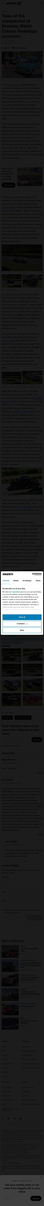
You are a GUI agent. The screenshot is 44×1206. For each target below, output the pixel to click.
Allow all (22, 617)
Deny (22, 630)
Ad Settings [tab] (27, 580)
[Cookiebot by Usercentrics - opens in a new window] (32, 574)
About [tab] (38, 580)
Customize (21, 624)
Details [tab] (16, 580)
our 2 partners (14, 592)
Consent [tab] (6, 580)
